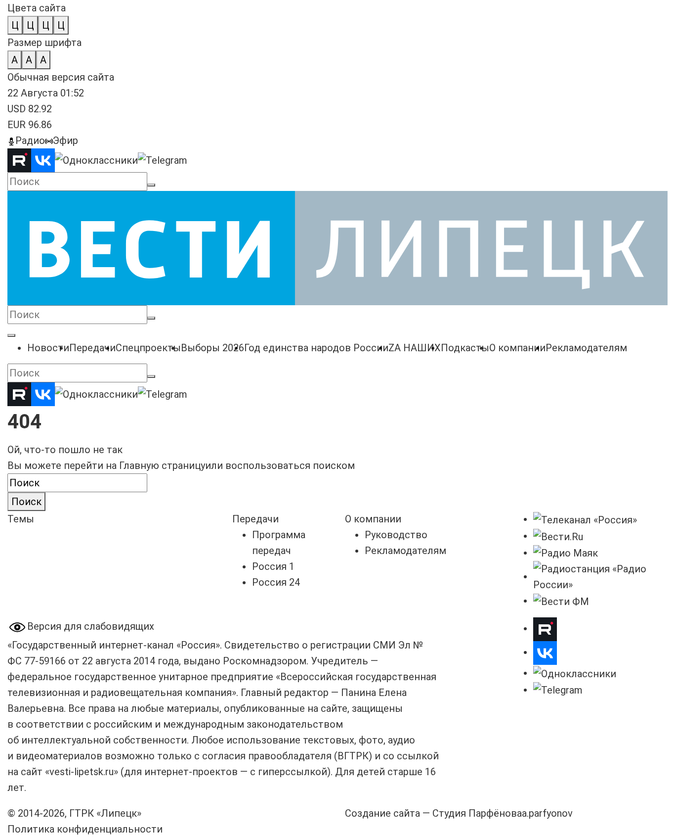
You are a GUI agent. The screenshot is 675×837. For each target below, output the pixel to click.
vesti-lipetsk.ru (81, 772)
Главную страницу (162, 465)
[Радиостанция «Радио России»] (600, 576)
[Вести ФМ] (561, 600)
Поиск (26, 502)
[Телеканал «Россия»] (585, 519)
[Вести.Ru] (558, 536)
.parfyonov (547, 813)
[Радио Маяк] (565, 552)
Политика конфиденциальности (85, 829)
